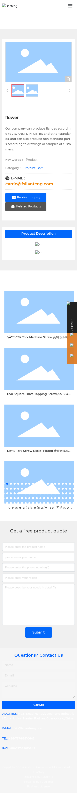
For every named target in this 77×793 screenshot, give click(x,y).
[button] (3, 484)
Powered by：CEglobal (38, 781)
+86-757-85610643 (21, 738)
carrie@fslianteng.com (29, 183)
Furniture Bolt (32, 168)
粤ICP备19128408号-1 (38, 777)
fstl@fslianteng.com (28, 728)
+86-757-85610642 (22, 748)
